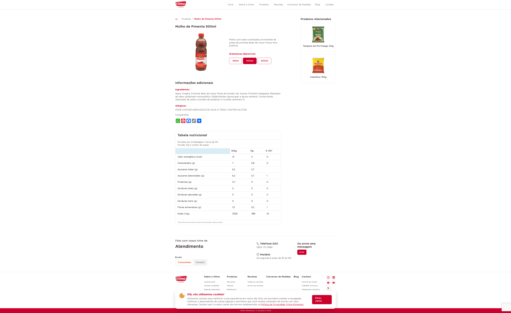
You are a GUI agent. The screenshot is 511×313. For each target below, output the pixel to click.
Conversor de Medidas (278, 277)
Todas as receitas (255, 282)
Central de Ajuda (309, 282)
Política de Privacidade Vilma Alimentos (282, 305)
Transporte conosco (311, 289)
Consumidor (184, 262)
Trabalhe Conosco (310, 286)
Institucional (209, 282)
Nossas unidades (211, 286)
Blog (296, 277)
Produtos (186, 19)
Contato (306, 277)
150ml (235, 61)
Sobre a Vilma (212, 277)
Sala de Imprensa (212, 289)
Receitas (252, 277)
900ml (264, 61)
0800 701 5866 (265, 247)
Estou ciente (318, 299)
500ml (249, 61)
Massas (230, 286)
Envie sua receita (255, 286)
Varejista (200, 262)
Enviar (301, 252)
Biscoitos (231, 282)
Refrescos (231, 289)
